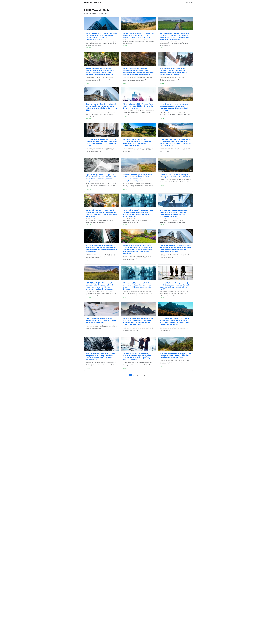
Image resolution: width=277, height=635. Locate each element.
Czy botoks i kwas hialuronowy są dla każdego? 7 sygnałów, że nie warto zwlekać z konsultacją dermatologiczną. (101, 320)
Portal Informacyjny (92, 2)
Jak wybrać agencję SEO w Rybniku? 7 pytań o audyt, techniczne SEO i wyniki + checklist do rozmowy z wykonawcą (138, 106)
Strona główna (189, 2)
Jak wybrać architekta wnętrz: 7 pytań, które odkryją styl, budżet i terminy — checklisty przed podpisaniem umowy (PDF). (175, 356)
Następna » (144, 375)
